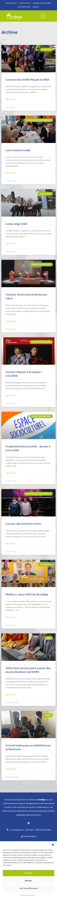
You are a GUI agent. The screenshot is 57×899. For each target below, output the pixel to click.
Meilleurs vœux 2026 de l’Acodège (27, 594)
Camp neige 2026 (16, 224)
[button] (52, 844)
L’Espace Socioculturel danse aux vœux (26, 296)
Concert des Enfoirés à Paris (23, 523)
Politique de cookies (27, 895)
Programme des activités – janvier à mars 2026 (28, 448)
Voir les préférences (28, 888)
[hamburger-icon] (43, 16)
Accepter (28, 873)
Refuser (28, 880)
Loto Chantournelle (18, 150)
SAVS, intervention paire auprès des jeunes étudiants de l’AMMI (28, 670)
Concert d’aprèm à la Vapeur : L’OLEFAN (24, 374)
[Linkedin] (28, 823)
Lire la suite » (11, 99)
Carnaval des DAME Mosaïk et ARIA (27, 79)
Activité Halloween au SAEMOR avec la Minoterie (28, 747)
